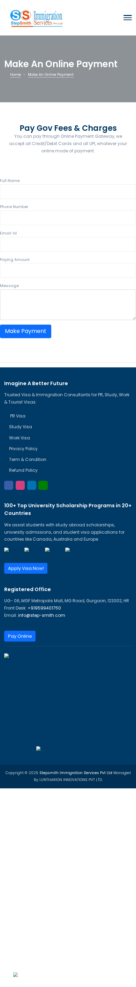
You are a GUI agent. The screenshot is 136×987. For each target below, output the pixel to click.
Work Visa (19, 438)
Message (9, 285)
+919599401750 (44, 608)
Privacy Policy (23, 449)
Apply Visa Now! (26, 568)
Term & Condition (27, 459)
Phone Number (14, 206)
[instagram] (20, 485)
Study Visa (20, 427)
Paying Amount (15, 259)
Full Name (10, 180)
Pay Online (20, 636)
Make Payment (25, 331)
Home (15, 74)
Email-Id (8, 233)
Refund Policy (23, 470)
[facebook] (8, 485)
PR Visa (17, 416)
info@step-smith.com (41, 615)
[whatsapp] (42, 485)
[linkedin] (31, 485)
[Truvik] (36, 17)
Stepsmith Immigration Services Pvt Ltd (76, 772)
